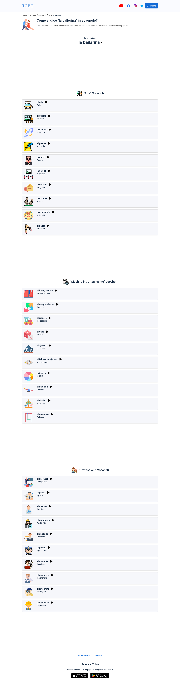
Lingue (24, 15)
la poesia (41, 146)
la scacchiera (42, 362)
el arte (40, 102)
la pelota (41, 373)
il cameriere (42, 578)
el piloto (41, 492)
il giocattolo (42, 321)
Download (151, 6)
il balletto (41, 229)
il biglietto (41, 187)
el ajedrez (42, 345)
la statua (40, 201)
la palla (40, 376)
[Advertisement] (90, 66)
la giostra (41, 403)
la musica (41, 132)
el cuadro (41, 116)
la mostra (41, 215)
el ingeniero (43, 602)
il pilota (40, 495)
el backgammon (45, 290)
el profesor (42, 479)
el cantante (42, 561)
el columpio (43, 414)
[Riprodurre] (101, 42)
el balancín (42, 386)
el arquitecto (43, 520)
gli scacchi (41, 348)
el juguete (42, 318)
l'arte (39, 105)
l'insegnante (42, 482)
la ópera (41, 157)
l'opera (40, 160)
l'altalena (40, 389)
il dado (40, 334)
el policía (41, 547)
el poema (41, 143)
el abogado (42, 534)
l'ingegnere (41, 605)
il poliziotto (42, 550)
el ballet (41, 225)
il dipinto (40, 119)
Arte (48, 15)
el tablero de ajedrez (47, 359)
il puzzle (40, 307)
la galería (41, 171)
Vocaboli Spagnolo (37, 15)
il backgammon (43, 293)
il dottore (41, 509)
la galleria (41, 174)
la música (42, 129)
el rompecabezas (45, 304)
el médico (42, 506)
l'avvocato (41, 537)
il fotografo (41, 591)
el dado (40, 331)
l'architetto (41, 523)
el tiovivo (41, 400)
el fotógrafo (43, 589)
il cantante (41, 564)
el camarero (43, 575)
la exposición (43, 212)
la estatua (42, 198)
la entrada (42, 184)
